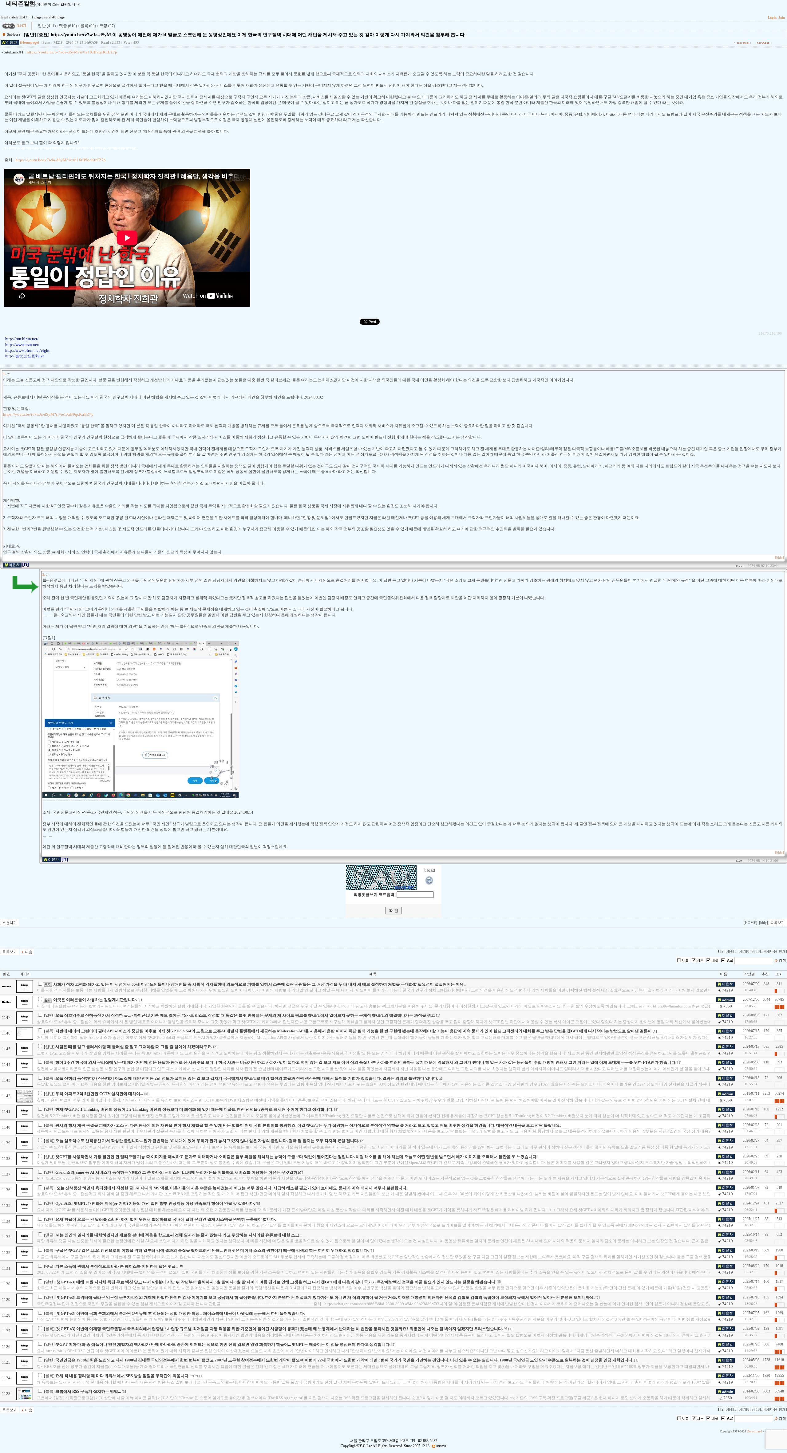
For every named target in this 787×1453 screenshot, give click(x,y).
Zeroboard (754, 1431)
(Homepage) (29, 42)
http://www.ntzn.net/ (22, 344)
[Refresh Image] (430, 884)
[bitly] (779, 557)
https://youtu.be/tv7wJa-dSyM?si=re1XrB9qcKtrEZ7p (72, 52)
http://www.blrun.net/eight (27, 350)
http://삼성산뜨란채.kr (24, 356)
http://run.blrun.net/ (21, 338)
